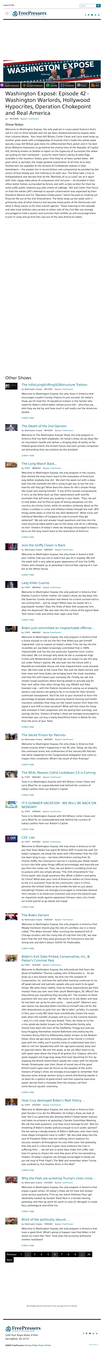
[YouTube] (92, 15)
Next (9, 1259)
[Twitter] (88, 15)
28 (88, 1254)
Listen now (28, 417)
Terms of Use (44, 1345)
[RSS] (98, 15)
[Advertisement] (52, 40)
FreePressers (29, 15)
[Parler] (95, 15)
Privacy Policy (31, 1345)
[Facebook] (85, 15)
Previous (11, 1254)
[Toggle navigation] (7, 13)
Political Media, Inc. (94, 1344)
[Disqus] (52, 263)
